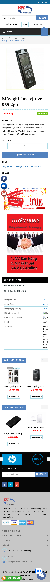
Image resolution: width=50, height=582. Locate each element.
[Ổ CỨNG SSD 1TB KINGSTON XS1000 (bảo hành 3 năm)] (13, 421)
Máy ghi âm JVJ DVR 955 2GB (28, 166)
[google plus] (17, 484)
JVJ (44, 300)
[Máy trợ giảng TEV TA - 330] (13, 375)
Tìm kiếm (42, 18)
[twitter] (10, 484)
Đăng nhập (11, 24)
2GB (45, 309)
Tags (4, 162)
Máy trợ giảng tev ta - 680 (38, 386)
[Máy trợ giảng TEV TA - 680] (36, 375)
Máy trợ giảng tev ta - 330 (15, 386)
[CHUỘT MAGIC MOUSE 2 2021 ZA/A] (36, 418)
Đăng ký (38, 24)
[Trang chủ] (25, 10)
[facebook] (4, 484)
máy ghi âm (7, 166)
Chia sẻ (5, 173)
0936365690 (14, 578)
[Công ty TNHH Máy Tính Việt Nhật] (25, 501)
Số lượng (6, 140)
